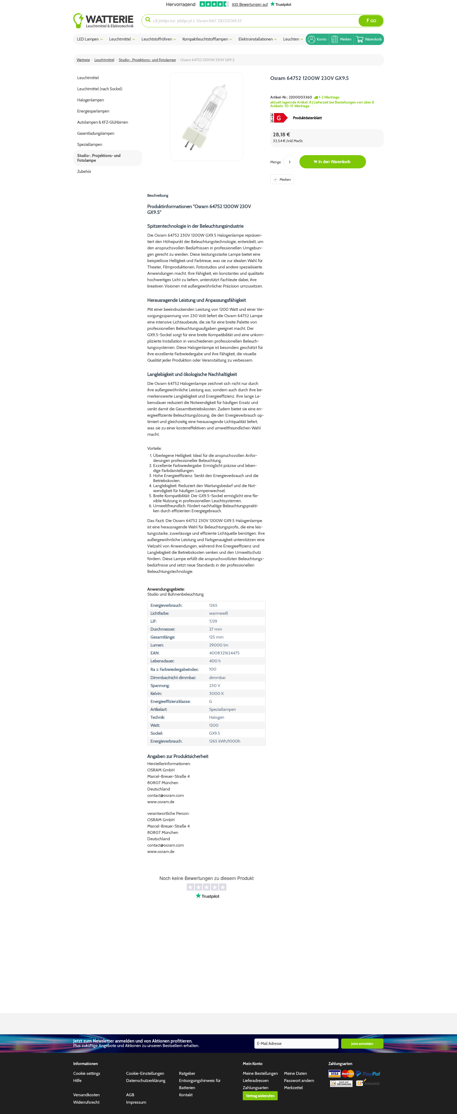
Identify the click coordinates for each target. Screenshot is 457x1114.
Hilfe (77, 1080)
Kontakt (186, 1094)
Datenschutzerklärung (145, 1080)
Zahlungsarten (255, 1087)
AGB (130, 1094)
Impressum (136, 1102)
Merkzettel (293, 1087)
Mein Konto (253, 1063)
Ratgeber (187, 1073)
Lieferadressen (256, 1080)
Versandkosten (86, 1094)
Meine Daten (295, 1073)
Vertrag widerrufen (260, 1095)
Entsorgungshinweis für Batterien (200, 1084)
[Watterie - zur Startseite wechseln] (103, 20)
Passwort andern (299, 1080)
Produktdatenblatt (307, 117)
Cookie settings (86, 1073)
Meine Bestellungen (260, 1073)
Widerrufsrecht (86, 1102)
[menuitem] (107, 20)
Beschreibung (157, 195)
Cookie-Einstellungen (145, 1073)
